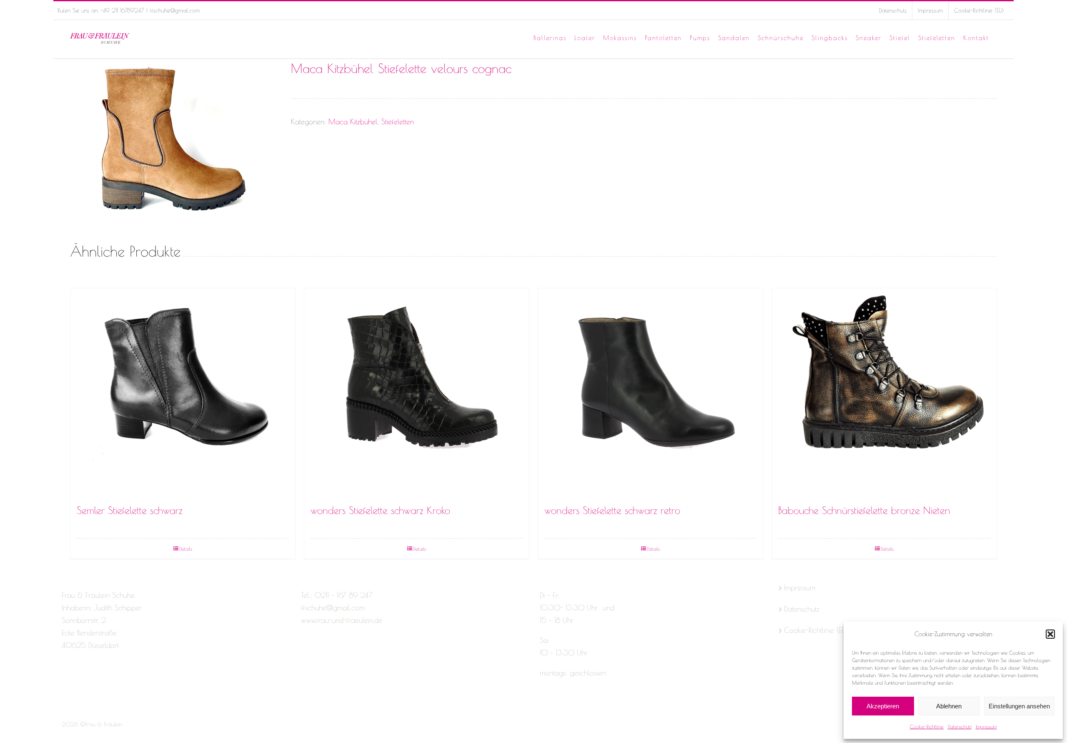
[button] (1050, 634)
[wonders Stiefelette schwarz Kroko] (416, 392)
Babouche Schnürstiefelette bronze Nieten (864, 510)
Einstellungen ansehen (1019, 706)
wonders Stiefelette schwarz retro (612, 510)
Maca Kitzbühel (353, 121)
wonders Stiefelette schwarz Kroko (380, 510)
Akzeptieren (883, 706)
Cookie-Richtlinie (927, 726)
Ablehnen (949, 706)
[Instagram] (80, 678)
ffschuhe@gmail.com (175, 10)
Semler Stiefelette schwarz (130, 510)
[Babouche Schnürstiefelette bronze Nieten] (884, 392)
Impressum (986, 726)
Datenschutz (960, 726)
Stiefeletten (397, 121)
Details (185, 549)
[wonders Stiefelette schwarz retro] (650, 392)
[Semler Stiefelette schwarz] (182, 392)
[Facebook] (65, 678)
